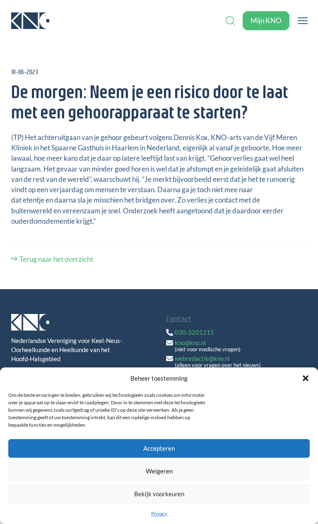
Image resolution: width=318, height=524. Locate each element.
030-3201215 (194, 332)
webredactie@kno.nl (202, 358)
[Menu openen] (303, 21)
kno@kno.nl (190, 342)
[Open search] (230, 21)
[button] (305, 378)
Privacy (159, 513)
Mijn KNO (266, 20)
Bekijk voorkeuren (159, 493)
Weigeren (159, 471)
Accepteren (159, 448)
